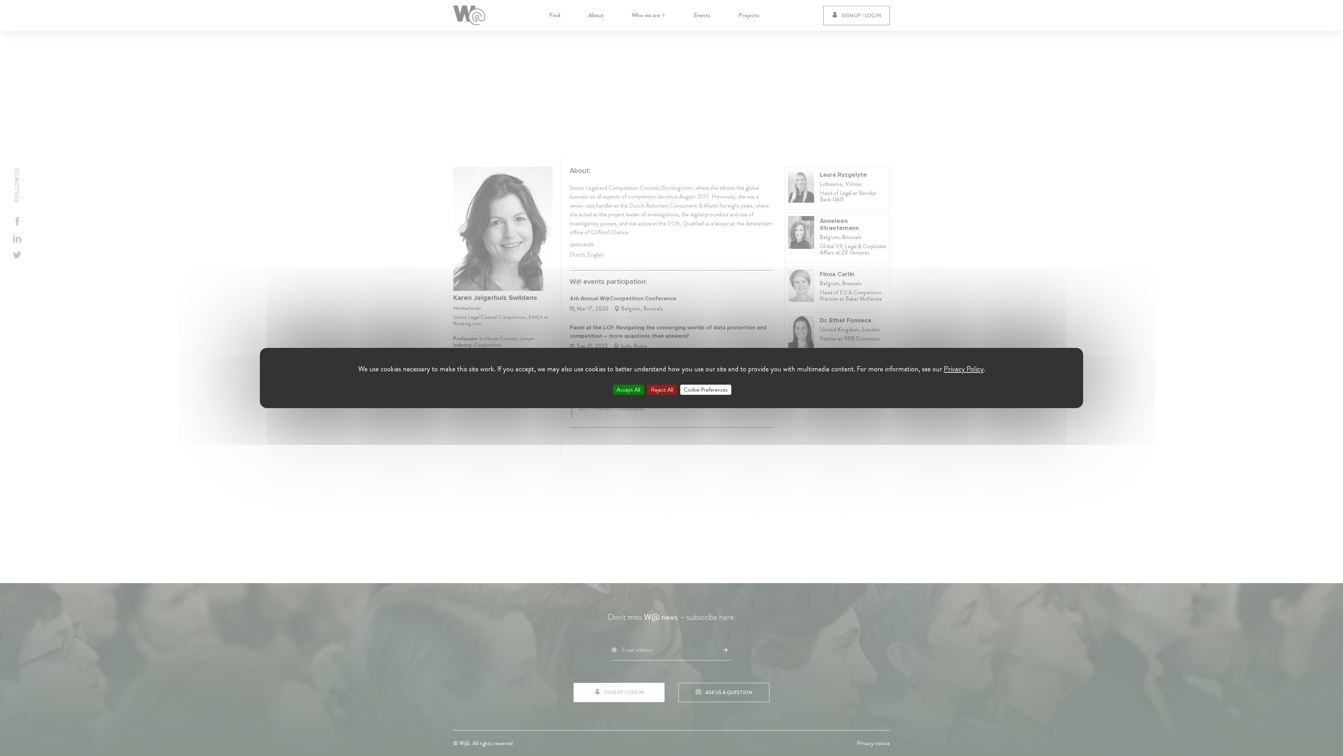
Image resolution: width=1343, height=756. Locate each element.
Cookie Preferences (706, 390)
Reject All (662, 390)
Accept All (628, 390)
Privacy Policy (964, 369)
